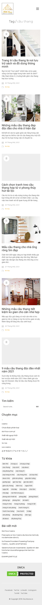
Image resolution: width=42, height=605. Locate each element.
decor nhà (6, 478)
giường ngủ (6, 482)
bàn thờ (5, 464)
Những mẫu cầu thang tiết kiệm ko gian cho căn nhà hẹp (20, 311)
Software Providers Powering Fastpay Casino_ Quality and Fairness (18, 542)
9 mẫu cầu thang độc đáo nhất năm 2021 (21, 370)
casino (4, 424)
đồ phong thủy (16, 518)
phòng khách (33, 496)
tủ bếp (29, 511)
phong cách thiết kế (9, 496)
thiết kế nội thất (8, 439)
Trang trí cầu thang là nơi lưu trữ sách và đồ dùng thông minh (20, 63)
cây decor (25, 467)
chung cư (14, 464)
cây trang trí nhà (8, 475)
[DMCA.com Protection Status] (21, 574)
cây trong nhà (22, 475)
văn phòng (6, 515)
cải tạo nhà (33, 475)
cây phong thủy (8, 471)
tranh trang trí (24, 507)
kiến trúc (19, 486)
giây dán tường (30, 478)
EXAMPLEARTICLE (9, 557)
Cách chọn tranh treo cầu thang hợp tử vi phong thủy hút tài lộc (19, 187)
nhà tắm (32, 489)
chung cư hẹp (24, 464)
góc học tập (17, 482)
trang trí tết (31, 504)
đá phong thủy (17, 515)
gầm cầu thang (8, 486)
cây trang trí (20, 471)
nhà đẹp (5, 493)
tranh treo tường (8, 511)
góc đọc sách (28, 482)
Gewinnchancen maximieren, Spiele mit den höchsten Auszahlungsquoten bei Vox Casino (20, 550)
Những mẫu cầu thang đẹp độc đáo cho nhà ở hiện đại (19, 127)
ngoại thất (28, 486)
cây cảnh (16, 467)
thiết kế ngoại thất (10, 435)
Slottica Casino (8, 531)
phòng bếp (22, 496)
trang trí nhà (7, 504)
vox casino (6, 447)
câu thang (6, 467)
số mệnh (26, 500)
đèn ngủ (28, 515)
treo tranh (20, 511)
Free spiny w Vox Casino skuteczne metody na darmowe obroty (20, 536)
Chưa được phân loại (10, 428)
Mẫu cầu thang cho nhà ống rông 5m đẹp (19, 249)
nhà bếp (14, 489)
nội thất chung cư (17, 493)
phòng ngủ (6, 500)
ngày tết (5, 489)
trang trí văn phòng (9, 507)
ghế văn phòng (17, 478)
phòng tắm (16, 500)
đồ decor (6, 518)
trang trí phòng (19, 504)
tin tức (7, 87)
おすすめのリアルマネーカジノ (15, 451)
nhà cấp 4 (23, 489)
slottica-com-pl (8, 431)
